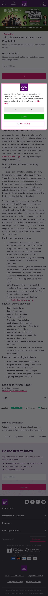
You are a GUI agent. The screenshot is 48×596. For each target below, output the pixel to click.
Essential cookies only (24, 110)
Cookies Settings (23, 124)
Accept (24, 117)
